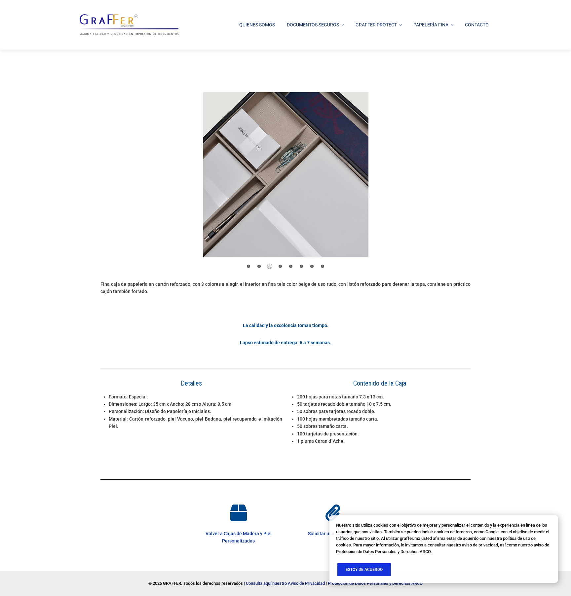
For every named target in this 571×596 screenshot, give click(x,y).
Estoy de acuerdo (364, 569)
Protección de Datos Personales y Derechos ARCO (375, 583)
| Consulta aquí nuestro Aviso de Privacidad (284, 583)
